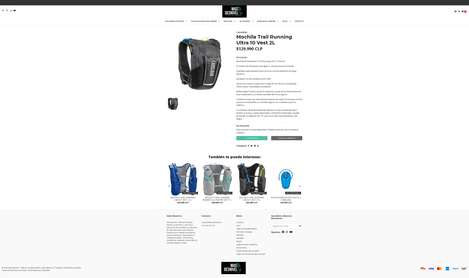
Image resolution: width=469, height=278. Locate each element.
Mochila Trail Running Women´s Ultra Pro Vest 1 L (217, 198)
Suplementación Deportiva (246, 244)
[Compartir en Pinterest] (255, 145)
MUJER (239, 241)
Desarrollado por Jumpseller (39, 270)
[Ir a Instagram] (7, 10)
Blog (285, 21)
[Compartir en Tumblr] (258, 145)
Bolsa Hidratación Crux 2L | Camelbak (286, 198)
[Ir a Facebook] (3, 10)
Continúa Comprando (287, 138)
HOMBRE (240, 238)
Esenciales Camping (266, 21)
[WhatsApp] (11, 10)
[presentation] (169, 186)
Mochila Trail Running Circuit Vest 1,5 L (183, 198)
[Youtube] (15, 10)
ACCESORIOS (245, 21)
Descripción (241, 57)
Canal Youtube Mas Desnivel (247, 251)
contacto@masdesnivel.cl (212, 222)
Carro (238, 225)
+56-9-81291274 (208, 225)
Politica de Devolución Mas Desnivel (250, 254)
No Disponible (242, 125)
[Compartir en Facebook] (248, 145)
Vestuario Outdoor (174, 21)
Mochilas (228, 21)
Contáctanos (251, 138)
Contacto (299, 21)
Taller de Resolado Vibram (204, 21)
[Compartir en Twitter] (251, 145)
